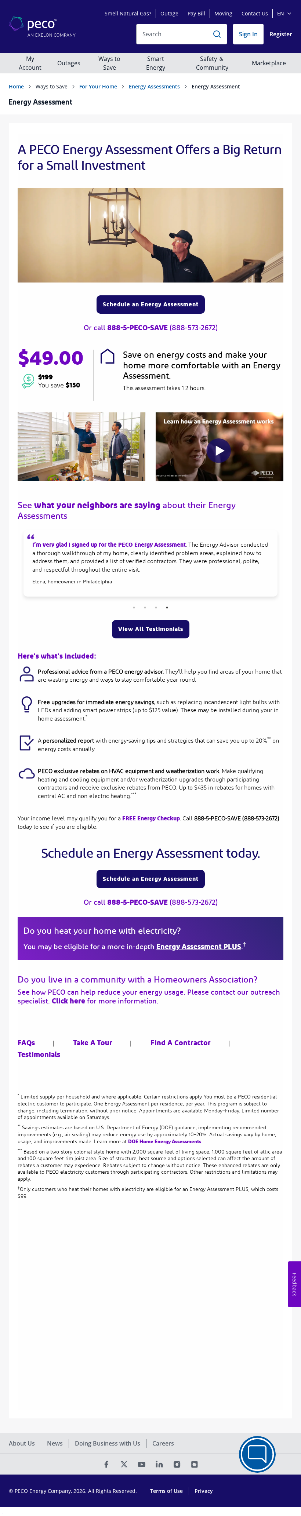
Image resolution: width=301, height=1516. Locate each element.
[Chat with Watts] (257, 1454)
